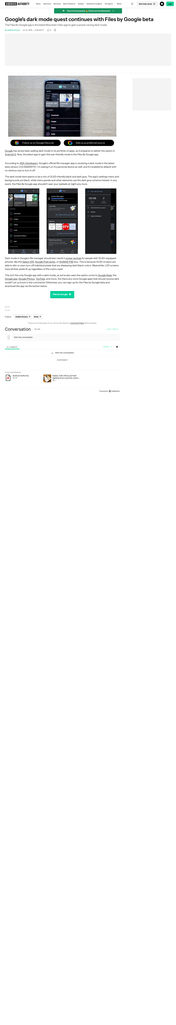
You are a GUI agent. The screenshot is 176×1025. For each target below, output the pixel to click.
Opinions (47, 4)
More (119, 4)
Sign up (115, 329)
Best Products (69, 4)
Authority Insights (94, 4)
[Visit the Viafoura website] (114, 391)
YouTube (40, 278)
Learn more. (110, 15)
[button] (88, 4)
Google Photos (26, 278)
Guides (81, 4)
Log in (109, 329)
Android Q (10, 154)
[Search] (132, 3)
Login (170, 4)
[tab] (12, 347)
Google (9, 150)
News (38, 4)
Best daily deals (145, 4)
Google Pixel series (45, 261)
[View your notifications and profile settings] (117, 346)
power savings (73, 258)
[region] (62, 360)
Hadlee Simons (13, 30)
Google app (11, 278)
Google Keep (105, 275)
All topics (109, 4)
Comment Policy (77, 323)
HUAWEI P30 (66, 261)
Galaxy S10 (28, 261)
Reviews (57, 4)
